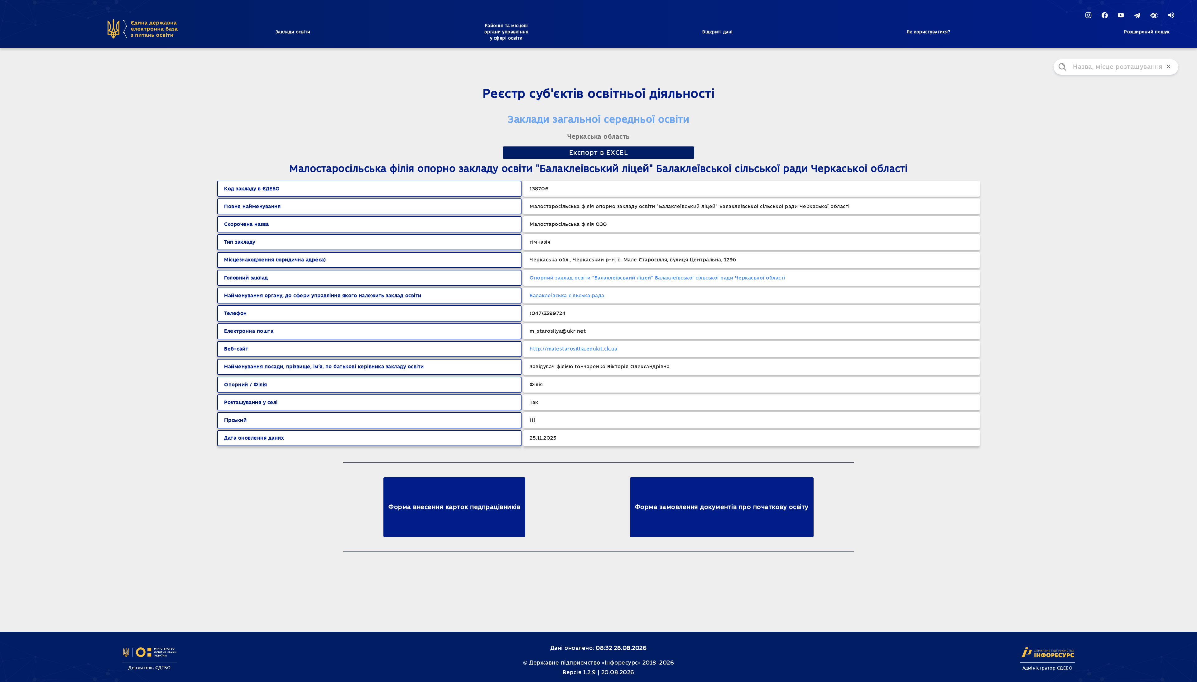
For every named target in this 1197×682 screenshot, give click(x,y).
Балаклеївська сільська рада (567, 295)
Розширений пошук (1147, 32)
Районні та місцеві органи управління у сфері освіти (506, 32)
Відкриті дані (717, 32)
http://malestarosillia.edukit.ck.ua (574, 348)
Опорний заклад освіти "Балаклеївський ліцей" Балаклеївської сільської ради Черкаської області (657, 277)
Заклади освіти (293, 32)
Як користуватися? (928, 32)
